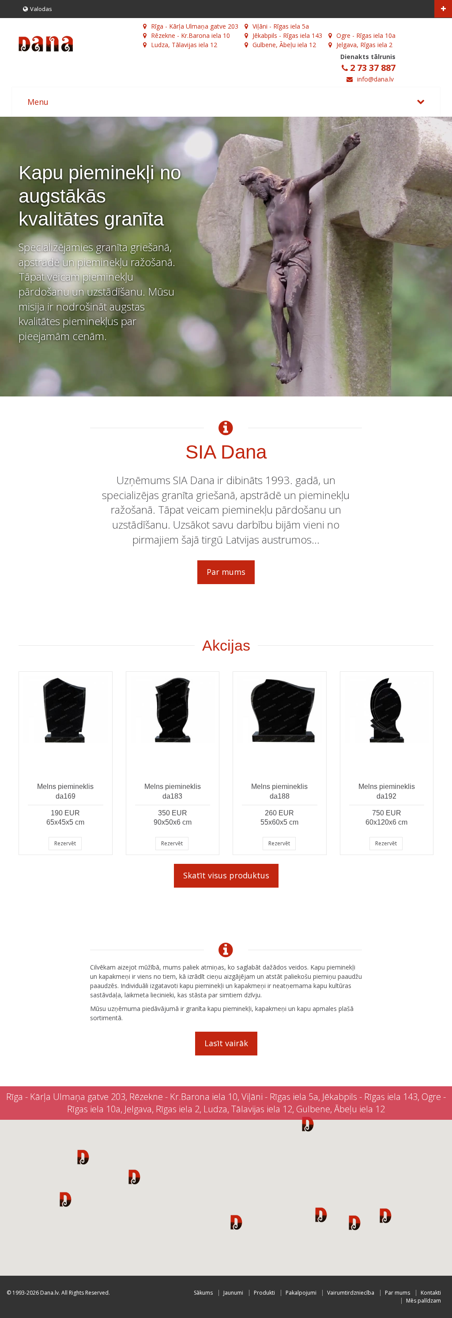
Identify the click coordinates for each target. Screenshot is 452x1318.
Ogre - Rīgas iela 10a (366, 35)
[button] (83, 1156)
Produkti (264, 1292)
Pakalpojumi (301, 1292)
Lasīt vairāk (226, 1043)
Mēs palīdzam (423, 1300)
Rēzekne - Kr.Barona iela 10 (190, 35)
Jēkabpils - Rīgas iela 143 (287, 35)
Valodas (41, 9)
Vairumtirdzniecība (350, 1292)
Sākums (203, 1292)
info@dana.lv (375, 79)
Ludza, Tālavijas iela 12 (184, 45)
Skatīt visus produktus (226, 875)
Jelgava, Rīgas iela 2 (364, 45)
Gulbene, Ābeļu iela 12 (284, 45)
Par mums (226, 571)
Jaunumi (233, 1292)
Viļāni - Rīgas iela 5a (280, 26)
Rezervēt (65, 843)
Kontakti (431, 1292)
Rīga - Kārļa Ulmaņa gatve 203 (194, 26)
